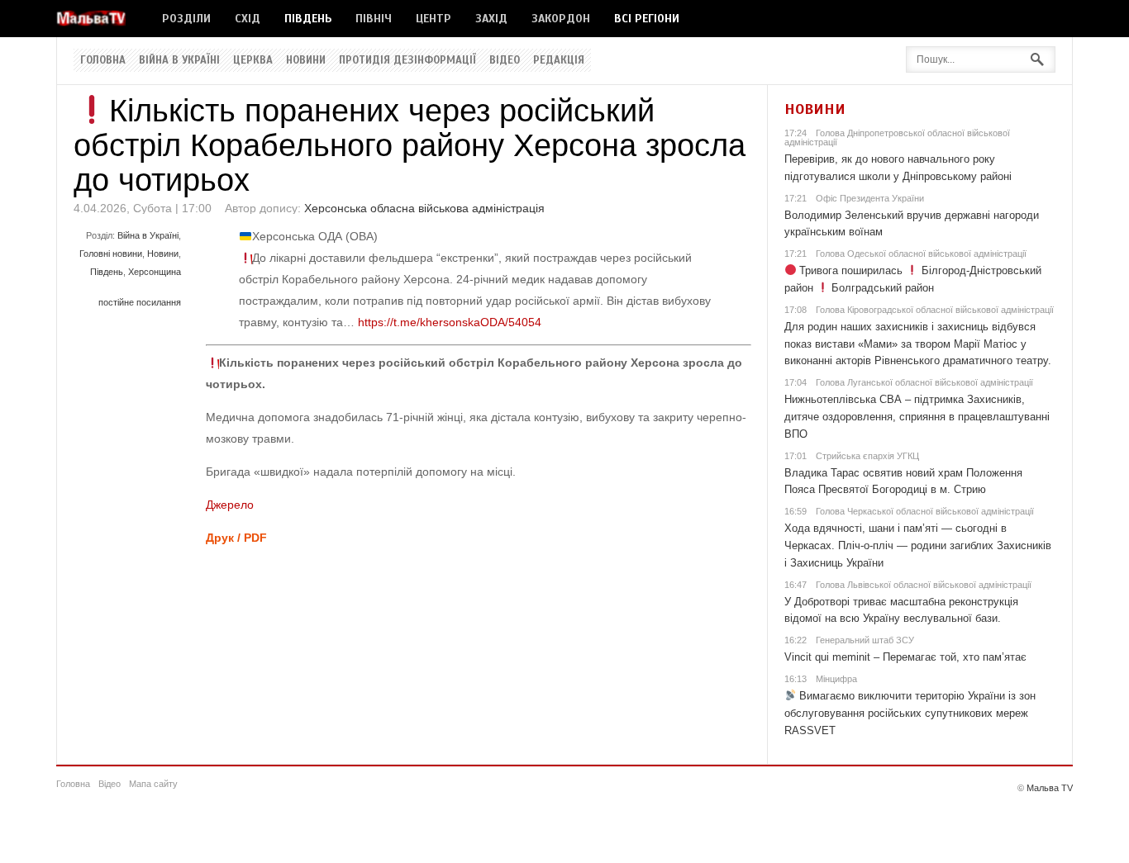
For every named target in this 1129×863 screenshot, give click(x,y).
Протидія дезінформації (407, 60)
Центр (433, 19)
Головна (103, 60)
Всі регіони (646, 19)
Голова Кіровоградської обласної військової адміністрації (935, 310)
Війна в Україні (179, 60)
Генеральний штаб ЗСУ (865, 640)
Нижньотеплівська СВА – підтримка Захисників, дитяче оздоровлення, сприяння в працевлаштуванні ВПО (917, 416)
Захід (491, 19)
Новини (306, 60)
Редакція (558, 60)
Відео (504, 60)
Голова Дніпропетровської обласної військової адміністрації (897, 137)
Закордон (560, 19)
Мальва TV (1050, 788)
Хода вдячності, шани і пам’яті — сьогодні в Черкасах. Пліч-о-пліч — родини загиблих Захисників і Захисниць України (917, 545)
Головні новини (110, 253)
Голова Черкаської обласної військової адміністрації (925, 511)
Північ (373, 19)
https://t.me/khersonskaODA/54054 (449, 322)
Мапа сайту (153, 784)
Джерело (230, 504)
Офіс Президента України (870, 198)
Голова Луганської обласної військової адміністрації (924, 382)
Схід (247, 19)
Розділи (186, 19)
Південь (307, 19)
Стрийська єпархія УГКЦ (867, 456)
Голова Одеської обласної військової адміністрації (921, 253)
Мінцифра (836, 679)
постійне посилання (139, 302)
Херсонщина (154, 272)
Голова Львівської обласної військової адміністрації (923, 585)
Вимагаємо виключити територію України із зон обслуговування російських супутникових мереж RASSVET (910, 713)
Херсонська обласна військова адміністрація (424, 208)
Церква (253, 60)
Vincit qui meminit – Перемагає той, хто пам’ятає (905, 657)
